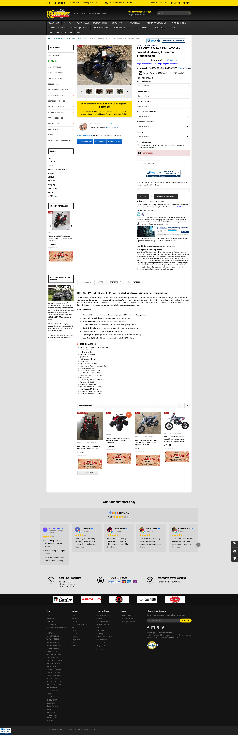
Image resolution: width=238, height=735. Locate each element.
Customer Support (102, 615)
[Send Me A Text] (234, 544)
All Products (50, 697)
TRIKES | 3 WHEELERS (53, 685)
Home (50, 38)
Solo (135, 581)
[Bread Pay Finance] (138, 214)
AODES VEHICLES (52, 615)
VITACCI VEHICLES (52, 648)
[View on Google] (77, 529)
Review (100, 282)
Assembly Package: (144, 81)
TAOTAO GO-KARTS (100, 23)
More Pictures (134, 282)
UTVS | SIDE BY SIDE (121, 28)
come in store (115, 141)
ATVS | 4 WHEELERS (179, 23)
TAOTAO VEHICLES (53, 639)
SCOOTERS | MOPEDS (78, 28)
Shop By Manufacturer (156, 23)
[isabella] (91, 599)
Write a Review (172, 60)
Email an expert (106, 124)
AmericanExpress (129, 581)
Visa (118, 581)
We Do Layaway (101, 640)
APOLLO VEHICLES (52, 636)
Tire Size (49, 709)
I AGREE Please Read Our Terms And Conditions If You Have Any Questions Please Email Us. (162, 147)
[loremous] (63, 599)
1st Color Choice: (143, 91)
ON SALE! (49, 633)
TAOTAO (51, 166)
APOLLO (51, 177)
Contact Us (100, 631)
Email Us (101, 141)
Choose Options (87, 473)
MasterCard (124, 581)
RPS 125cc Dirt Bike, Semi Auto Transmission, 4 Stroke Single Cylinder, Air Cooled (146, 442)
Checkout (187, 3)
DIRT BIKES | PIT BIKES (56, 28)
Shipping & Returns (102, 624)
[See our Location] (234, 558)
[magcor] (119, 599)
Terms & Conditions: (144, 142)
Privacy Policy (126, 615)
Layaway (99, 618)
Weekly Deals (53, 23)
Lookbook (49, 720)
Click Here (180, 207)
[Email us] (234, 551)
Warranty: (140, 132)
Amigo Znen (52, 188)
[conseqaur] (175, 599)
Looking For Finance (90, 3)
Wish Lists (163, 3)
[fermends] (147, 599)
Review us (100, 649)
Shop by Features (52, 706)
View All (53, 196)
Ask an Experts (111, 128)
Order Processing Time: (145, 122)
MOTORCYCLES (160, 28)
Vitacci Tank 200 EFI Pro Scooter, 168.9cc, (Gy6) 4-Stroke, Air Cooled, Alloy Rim (60, 238)
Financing (99, 634)
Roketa (50, 192)
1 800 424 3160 (97, 127)
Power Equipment (52, 691)
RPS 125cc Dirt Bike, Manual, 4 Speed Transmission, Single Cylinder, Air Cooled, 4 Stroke (174, 439)
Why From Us (115, 282)
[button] (5, 731)
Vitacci (50, 158)
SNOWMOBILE (51, 666)
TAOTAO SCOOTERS (118, 23)
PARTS (174, 28)
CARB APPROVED (83, 23)
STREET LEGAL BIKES (53, 676)
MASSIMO (51, 173)
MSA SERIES (50, 703)
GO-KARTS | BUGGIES (100, 28)
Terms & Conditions (103, 621)
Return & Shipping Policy (104, 637)
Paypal (111, 581)
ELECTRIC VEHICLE (142, 28)
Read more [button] (79, 547)
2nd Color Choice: (143, 101)
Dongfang (51, 185)
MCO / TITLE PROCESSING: (147, 112)
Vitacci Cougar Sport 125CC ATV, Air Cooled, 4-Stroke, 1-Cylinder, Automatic (118, 440)
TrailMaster (52, 162)
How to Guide (100, 643)
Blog (98, 628)
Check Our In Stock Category (166, 196)
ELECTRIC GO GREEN (53, 682)
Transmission (61, 38)
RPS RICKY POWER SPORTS (57, 169)
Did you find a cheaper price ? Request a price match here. (157, 64)
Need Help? (74, 3)
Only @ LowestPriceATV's (139, 13)
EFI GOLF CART (51, 700)
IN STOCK (67, 23)
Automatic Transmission (77, 38)
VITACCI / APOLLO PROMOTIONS (60, 33)
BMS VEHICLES (135, 23)
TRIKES (79, 33)
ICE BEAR (51, 181)
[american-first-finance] (142, 214)
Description (86, 282)
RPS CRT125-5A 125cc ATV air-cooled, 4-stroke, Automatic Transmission (115, 38)
